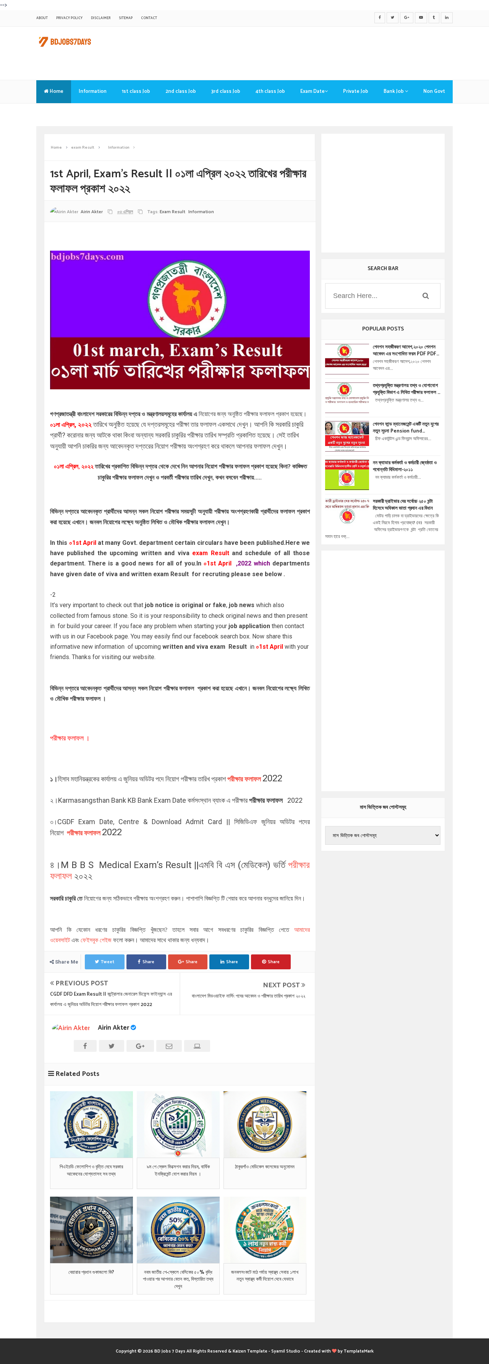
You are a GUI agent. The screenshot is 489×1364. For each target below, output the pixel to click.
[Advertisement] (314, 51)
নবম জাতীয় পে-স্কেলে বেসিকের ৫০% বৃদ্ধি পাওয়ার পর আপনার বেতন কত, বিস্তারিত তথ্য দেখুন (178, 1279)
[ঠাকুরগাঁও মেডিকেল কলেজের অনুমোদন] (264, 1124)
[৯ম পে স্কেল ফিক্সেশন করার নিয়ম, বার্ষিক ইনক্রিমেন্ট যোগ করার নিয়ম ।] (178, 1124)
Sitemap (126, 18)
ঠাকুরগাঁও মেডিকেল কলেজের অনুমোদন (265, 1167)
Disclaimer (100, 18)
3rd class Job (225, 91)
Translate (55, 114)
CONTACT (149, 18)
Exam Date (312, 91)
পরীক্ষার (235, 779)
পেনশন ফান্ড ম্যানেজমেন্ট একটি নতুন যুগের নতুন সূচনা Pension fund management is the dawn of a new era (406, 428)
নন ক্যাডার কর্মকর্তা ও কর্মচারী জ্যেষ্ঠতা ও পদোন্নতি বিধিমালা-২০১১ (405, 466)
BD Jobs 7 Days (169, 1351)
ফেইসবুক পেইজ (96, 940)
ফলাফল (252, 779)
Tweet (107, 961)
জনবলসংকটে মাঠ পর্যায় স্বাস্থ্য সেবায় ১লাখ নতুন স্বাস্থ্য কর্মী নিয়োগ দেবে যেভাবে (264, 1276)
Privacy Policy (69, 18)
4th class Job (270, 91)
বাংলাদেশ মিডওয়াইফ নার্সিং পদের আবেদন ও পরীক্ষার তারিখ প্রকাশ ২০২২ (248, 996)
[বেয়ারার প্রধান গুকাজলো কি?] (91, 1230)
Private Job (355, 91)
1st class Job (136, 91)
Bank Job (394, 91)
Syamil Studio (285, 1351)
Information (93, 91)
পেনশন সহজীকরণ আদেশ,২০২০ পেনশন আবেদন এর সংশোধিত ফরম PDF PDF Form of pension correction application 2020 (405, 351)
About (42, 18)
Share (148, 961)
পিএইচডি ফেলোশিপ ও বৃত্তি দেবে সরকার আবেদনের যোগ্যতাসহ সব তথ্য (91, 1171)
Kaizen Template (250, 1351)
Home (56, 91)
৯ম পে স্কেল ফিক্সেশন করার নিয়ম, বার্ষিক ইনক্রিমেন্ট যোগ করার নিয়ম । (178, 1171)
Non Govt (434, 91)
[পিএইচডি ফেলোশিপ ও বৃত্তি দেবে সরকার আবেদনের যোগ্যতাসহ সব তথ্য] (91, 1124)
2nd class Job (180, 91)
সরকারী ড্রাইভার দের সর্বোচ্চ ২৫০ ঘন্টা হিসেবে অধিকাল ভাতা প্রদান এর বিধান (403, 505)
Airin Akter (113, 1027)
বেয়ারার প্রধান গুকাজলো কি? (91, 1272)
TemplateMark (359, 1351)
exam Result (172, 211)
